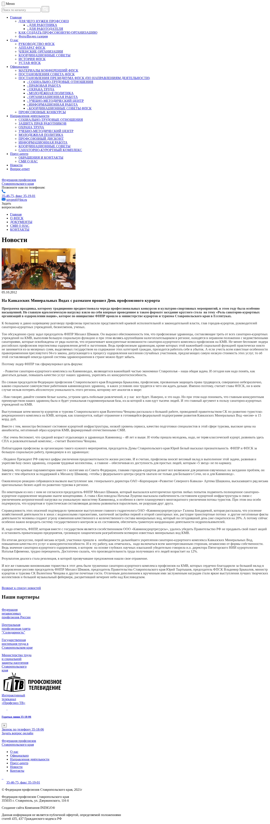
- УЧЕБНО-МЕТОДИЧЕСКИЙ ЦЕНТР (55, 101)
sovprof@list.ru (16, 199)
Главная (16, 17)
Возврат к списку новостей (21, 588)
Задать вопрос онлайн (17, 733)
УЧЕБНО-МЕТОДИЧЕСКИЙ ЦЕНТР (46, 131)
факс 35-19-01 (25, 196)
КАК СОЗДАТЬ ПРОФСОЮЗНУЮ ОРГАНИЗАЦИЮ (58, 32)
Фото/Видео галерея (33, 36)
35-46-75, (9, 196)
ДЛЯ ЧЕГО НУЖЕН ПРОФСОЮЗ (44, 21)
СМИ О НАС (28, 161)
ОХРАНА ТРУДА (31, 127)
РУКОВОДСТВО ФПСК (37, 44)
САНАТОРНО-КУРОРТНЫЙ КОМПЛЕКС (50, 150)
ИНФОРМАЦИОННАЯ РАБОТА (43, 142)
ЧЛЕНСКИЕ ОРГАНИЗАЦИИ (41, 51)
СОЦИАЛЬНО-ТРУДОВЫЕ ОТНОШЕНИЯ (51, 119)
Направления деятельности (29, 116)
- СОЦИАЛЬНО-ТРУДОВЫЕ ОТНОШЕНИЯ (60, 82)
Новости (16, 165)
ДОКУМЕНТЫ (21, 222)
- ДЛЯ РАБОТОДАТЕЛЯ (45, 29)
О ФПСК (16, 218)
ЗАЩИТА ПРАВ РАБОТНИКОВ (42, 123)
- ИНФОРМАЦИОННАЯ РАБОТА (52, 104)
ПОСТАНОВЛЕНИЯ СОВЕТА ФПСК (47, 74)
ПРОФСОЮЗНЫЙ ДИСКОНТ (41, 138)
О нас (14, 40)
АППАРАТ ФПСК (32, 47)
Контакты (17, 770)
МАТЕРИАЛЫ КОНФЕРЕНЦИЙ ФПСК (48, 70)
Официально (19, 66)
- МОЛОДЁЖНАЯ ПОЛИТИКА (50, 93)
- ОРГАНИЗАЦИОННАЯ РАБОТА (52, 97)
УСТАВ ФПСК (30, 63)
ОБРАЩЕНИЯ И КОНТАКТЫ (41, 157)
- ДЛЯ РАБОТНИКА (42, 25)
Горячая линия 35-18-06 (16, 716)
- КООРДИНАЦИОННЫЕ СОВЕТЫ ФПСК (59, 108)
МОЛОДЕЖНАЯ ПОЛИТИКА (41, 135)
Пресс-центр (19, 154)
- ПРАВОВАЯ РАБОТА (44, 85)
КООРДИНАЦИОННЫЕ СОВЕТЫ (44, 55)
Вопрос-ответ (20, 169)
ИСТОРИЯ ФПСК (32, 59)
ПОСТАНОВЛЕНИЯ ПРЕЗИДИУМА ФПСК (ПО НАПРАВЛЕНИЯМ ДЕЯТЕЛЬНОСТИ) (84, 78)
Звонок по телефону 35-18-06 (23, 729)
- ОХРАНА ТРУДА (40, 89)
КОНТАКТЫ (19, 229)
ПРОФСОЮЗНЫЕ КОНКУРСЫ (42, 112)
